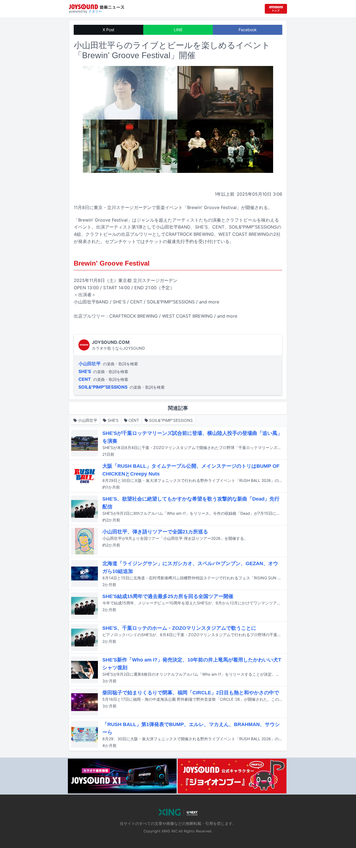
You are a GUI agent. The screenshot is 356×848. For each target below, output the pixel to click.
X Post (108, 29)
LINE (178, 29)
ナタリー (95, 11)
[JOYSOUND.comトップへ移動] (276, 9)
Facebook (248, 29)
